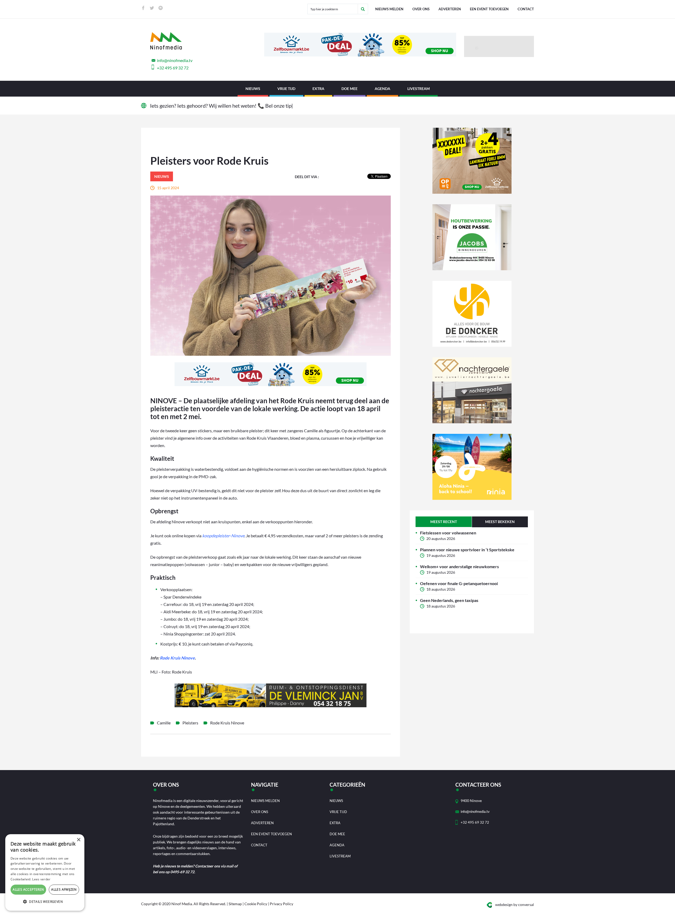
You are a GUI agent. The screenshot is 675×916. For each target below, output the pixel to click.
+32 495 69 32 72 (173, 67)
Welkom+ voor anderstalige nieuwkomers (459, 566)
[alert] (44, 872)
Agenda (382, 88)
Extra (318, 88)
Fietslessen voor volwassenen (448, 532)
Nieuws (252, 88)
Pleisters (190, 722)
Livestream (418, 88)
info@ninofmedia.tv (174, 60)
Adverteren (449, 9)
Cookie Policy (255, 903)
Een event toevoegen (489, 9)
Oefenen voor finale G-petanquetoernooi (459, 583)
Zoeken (363, 9)
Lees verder (41, 879)
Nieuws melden (389, 9)
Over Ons (421, 9)
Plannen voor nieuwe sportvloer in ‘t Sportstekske (467, 549)
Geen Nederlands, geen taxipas (449, 600)
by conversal (514, 904)
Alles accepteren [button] (28, 889)
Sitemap (235, 903)
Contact (526, 9)
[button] (45, 901)
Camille (164, 722)
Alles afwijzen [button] (64, 889)
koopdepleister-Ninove (223, 535)
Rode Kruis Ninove (177, 657)
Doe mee (349, 88)
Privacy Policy (281, 903)
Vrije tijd (286, 88)
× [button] (78, 840)
